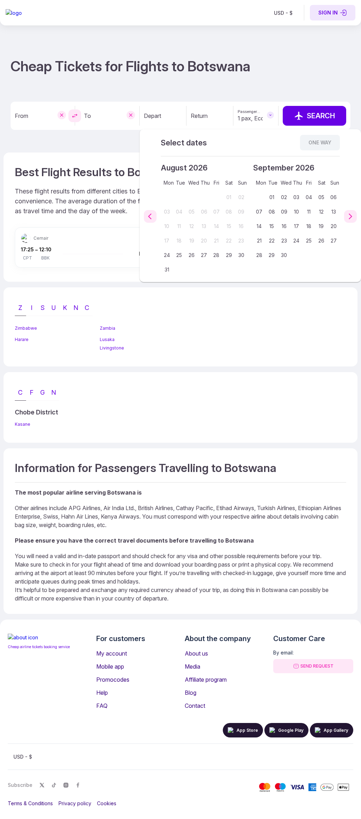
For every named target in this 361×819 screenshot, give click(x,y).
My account (111, 653)
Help (102, 692)
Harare (22, 339)
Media (192, 666)
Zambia (107, 328)
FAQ (102, 705)
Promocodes (112, 679)
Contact (195, 705)
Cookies (106, 803)
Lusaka (107, 339)
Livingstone (112, 348)
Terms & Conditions (30, 803)
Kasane (22, 424)
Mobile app (110, 666)
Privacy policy (75, 803)
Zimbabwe (26, 328)
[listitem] (283, 12)
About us (196, 653)
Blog (190, 692)
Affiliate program (206, 679)
